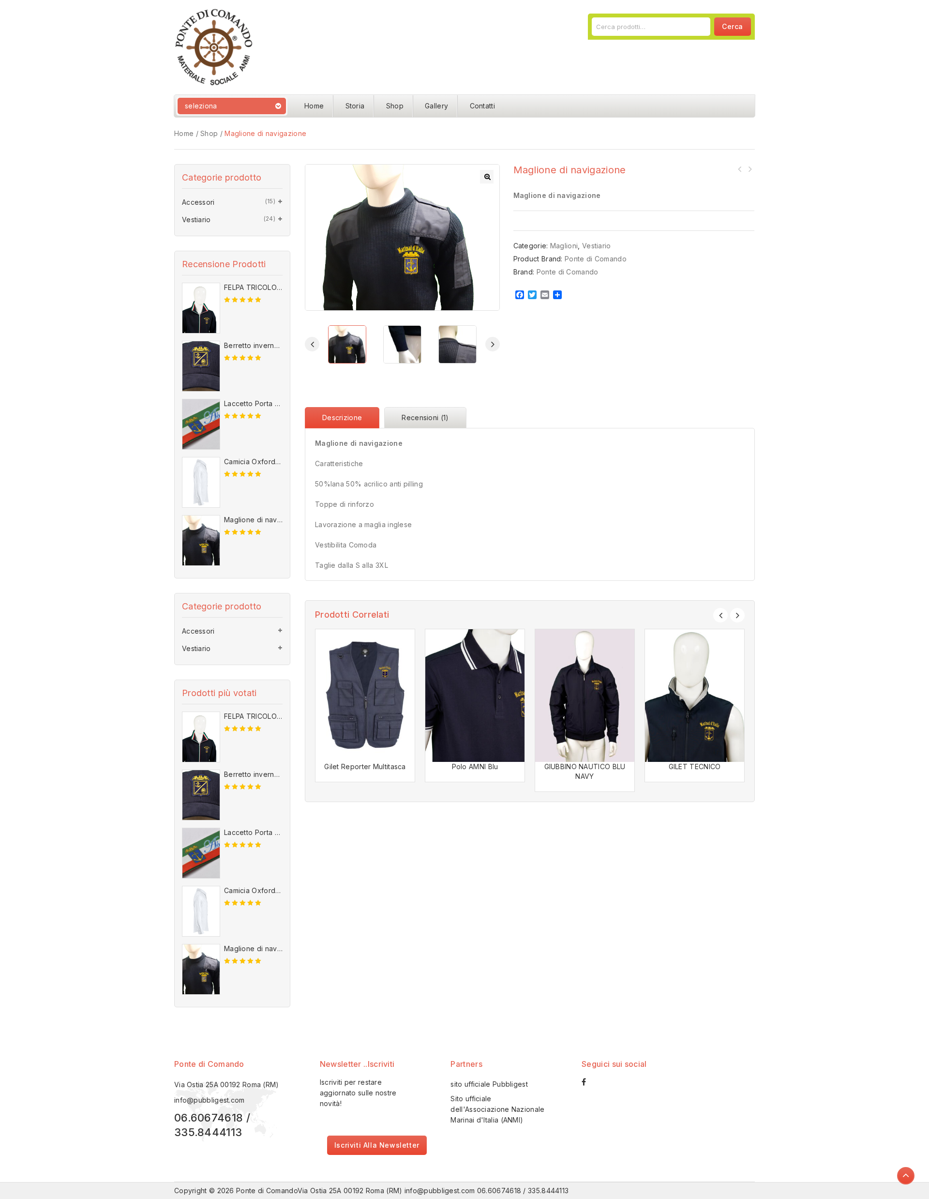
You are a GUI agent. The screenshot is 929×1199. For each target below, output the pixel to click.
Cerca (732, 26)
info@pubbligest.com (209, 1100)
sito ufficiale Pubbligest (489, 1084)
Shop (395, 106)
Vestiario (596, 246)
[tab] (344, 417)
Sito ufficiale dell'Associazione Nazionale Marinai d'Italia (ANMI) (497, 1109)
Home (314, 106)
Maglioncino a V (740, 169)
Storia (355, 106)
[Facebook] (589, 1082)
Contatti (482, 106)
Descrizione (342, 417)
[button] (487, 176)
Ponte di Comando (596, 259)
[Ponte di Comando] (214, 46)
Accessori (198, 202)
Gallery (436, 106)
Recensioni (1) (425, 417)
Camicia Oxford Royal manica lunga (749, 169)
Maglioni (564, 246)
